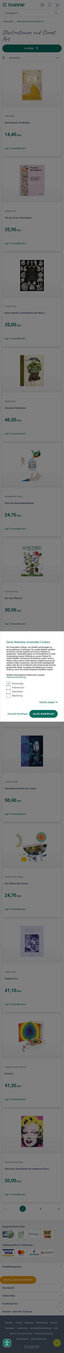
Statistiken (17, 691)
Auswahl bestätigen (17, 713)
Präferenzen (18, 687)
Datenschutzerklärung (16, 677)
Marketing (17, 695)
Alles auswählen (43, 714)
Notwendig (17, 683)
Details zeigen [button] (47, 702)
